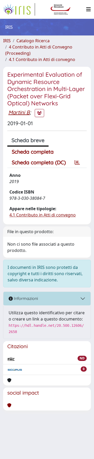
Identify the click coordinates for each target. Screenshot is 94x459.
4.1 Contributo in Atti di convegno (42, 59)
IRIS (7, 41)
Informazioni (25, 298)
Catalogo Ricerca (33, 41)
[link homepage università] (60, 9)
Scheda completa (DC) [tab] (39, 162)
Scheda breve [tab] (27, 140)
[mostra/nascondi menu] (88, 9)
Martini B (19, 112)
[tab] (77, 162)
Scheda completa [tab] (33, 151)
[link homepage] (19, 9)
